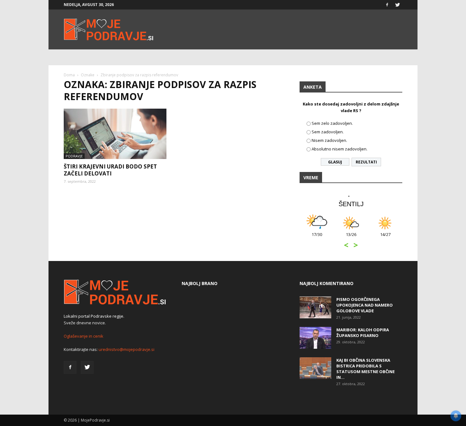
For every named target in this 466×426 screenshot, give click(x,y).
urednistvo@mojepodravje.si (126, 349)
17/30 (317, 238)
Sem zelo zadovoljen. (332, 123)
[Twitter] (397, 5)
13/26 (351, 238)
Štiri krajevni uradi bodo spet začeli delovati (110, 170)
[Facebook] (387, 5)
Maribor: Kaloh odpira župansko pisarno (362, 332)
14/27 (385, 238)
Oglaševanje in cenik (83, 336)
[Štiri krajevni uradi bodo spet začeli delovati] (115, 134)
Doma (69, 75)
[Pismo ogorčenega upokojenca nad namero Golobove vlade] (315, 307)
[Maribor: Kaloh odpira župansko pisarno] (315, 338)
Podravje (74, 156)
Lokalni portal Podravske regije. (94, 316)
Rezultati (366, 162)
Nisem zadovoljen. (329, 140)
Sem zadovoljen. (328, 132)
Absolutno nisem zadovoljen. (339, 149)
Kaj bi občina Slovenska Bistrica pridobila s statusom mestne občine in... (365, 368)
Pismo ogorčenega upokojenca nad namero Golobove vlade (364, 305)
